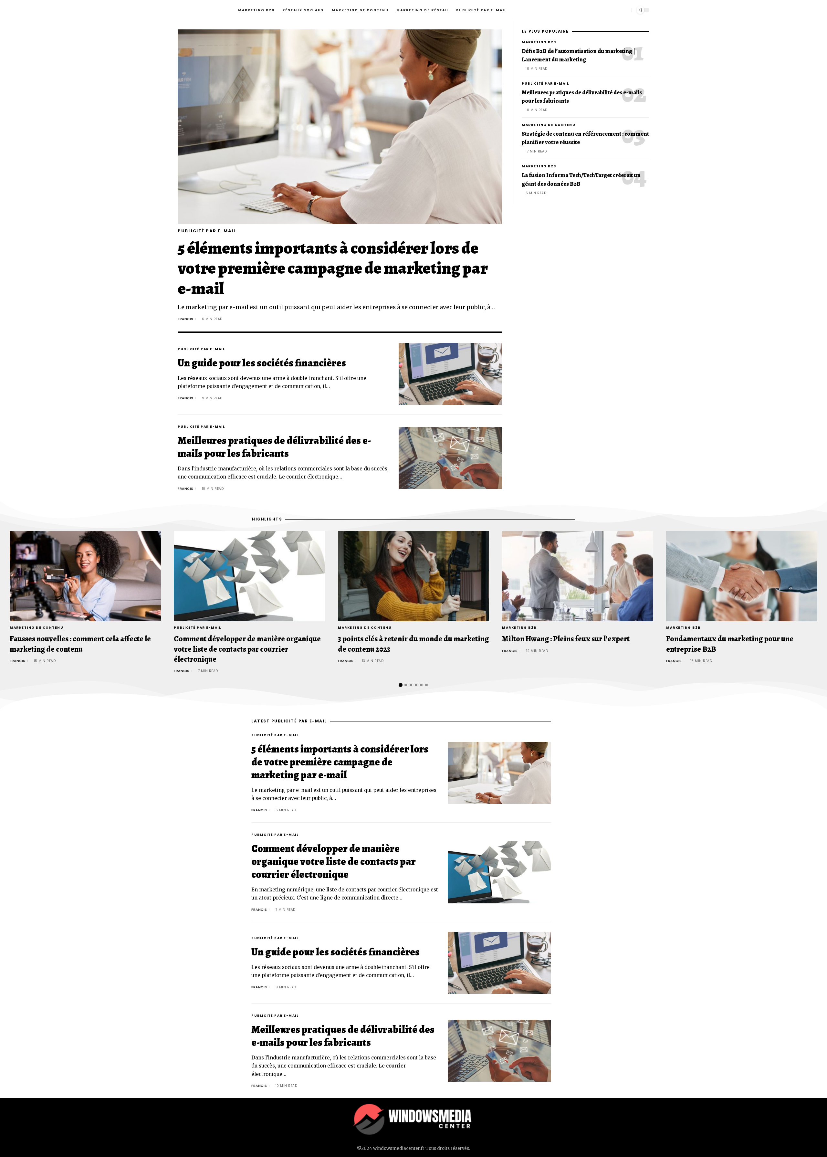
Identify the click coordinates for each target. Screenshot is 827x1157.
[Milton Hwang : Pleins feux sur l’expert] (577, 576)
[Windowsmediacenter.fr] (413, 1119)
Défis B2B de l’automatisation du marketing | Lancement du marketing (578, 55)
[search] (624, 9)
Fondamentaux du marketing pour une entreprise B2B (729, 644)
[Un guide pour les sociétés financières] (450, 374)
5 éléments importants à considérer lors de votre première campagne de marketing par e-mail (333, 268)
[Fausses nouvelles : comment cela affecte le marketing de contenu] (85, 576)
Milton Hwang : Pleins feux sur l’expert (566, 639)
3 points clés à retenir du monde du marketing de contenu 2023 (413, 644)
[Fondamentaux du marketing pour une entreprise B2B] (741, 576)
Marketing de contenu (548, 124)
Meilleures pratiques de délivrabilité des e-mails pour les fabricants (274, 446)
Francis (186, 319)
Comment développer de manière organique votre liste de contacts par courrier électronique (247, 649)
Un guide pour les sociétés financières (262, 363)
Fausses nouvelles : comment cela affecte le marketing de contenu (80, 644)
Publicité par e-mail (207, 231)
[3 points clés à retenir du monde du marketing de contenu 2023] (413, 576)
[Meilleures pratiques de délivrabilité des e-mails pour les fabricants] (450, 458)
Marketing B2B (539, 42)
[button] (393, 685)
